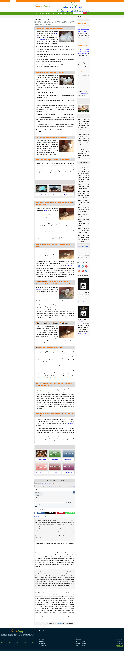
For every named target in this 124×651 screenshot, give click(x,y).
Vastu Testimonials (58, 623)
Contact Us (83, 0)
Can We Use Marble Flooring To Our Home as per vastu (61, 486)
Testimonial (119, 635)
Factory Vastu (54, 0)
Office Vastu (61, 0)
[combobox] (78, 13)
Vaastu (45, 210)
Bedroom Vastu (42, 641)
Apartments (60, 13)
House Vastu (41, 0)
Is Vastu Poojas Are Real (45, 483)
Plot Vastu (79, 637)
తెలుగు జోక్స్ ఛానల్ (82, 333)
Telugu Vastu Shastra (81, 645)
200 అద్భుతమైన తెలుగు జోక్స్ (83, 321)
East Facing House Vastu (82, 643)
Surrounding (42, 13)
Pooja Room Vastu (42, 637)
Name (37, 492)
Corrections (48, 13)
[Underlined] (40, 497)
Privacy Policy (120, 643)
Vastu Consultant (42, 634)
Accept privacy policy (38, 504)
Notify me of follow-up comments (40, 503)
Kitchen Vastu (41, 639)
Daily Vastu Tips (42, 643)
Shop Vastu (72, 0)
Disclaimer (119, 641)
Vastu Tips (47, 0)
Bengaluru (70, 423)
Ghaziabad (38, 289)
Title (37, 495)
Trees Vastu (119, 637)
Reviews (77, 0)
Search (85, 13)
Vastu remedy (42, 235)
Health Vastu (66, 13)
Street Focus (54, 13)
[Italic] (38, 497)
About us (36, 13)
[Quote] (42, 497)
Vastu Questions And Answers (55, 480)
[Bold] (36, 497)
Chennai (70, 265)
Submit (36, 506)
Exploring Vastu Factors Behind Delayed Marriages (83, 51)
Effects (66, 0)
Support (71, 13)
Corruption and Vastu (43, 645)
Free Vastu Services (82, 93)
